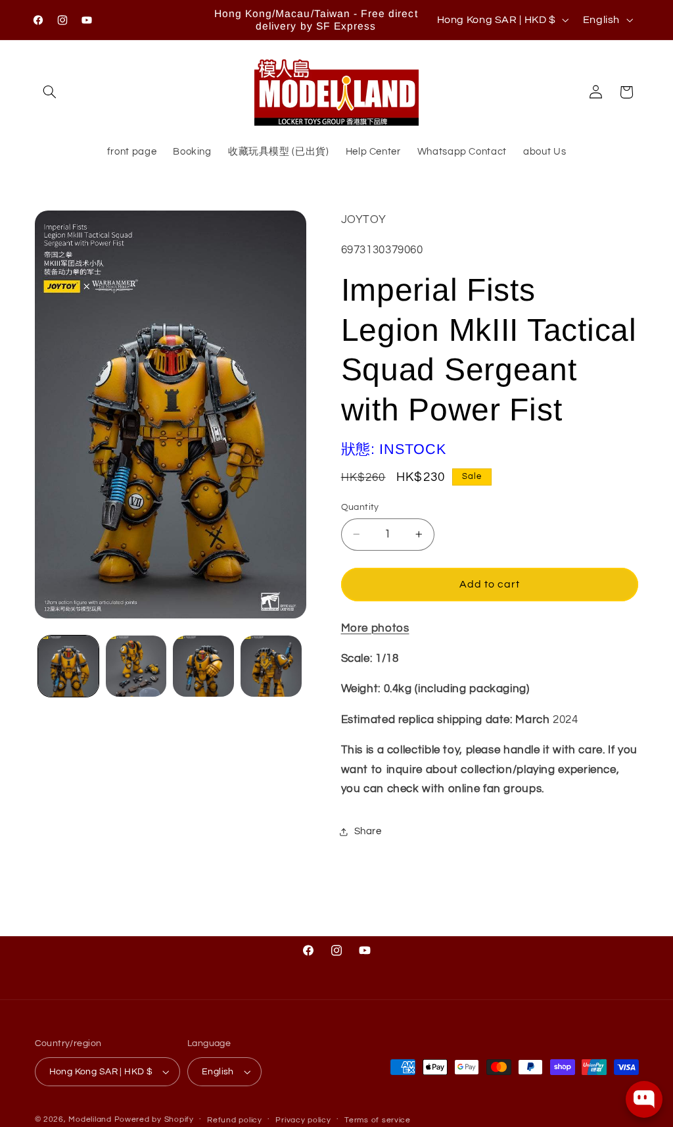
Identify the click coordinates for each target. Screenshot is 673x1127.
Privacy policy (303, 1120)
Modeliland (89, 1119)
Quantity (360, 507)
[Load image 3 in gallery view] (203, 666)
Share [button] (368, 831)
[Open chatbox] (644, 1099)
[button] (50, 92)
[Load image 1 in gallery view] (68, 666)
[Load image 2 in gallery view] (136, 666)
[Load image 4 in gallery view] (271, 666)
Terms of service (377, 1120)
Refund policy (234, 1120)
